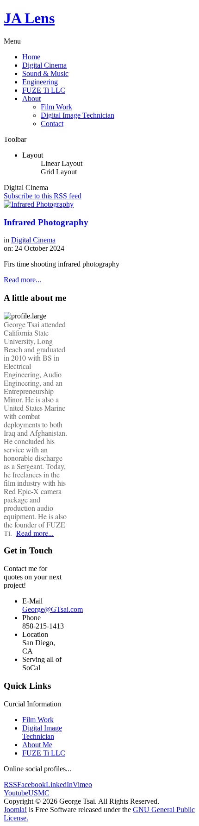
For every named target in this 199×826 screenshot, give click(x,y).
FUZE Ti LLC (43, 90)
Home (31, 57)
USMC (39, 793)
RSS (10, 784)
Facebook (31, 784)
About (31, 98)
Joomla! (15, 809)
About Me (37, 745)
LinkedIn (59, 784)
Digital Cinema (44, 65)
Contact (52, 123)
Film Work (56, 107)
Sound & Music (45, 73)
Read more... (22, 280)
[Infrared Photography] (39, 204)
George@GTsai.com (52, 609)
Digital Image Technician (77, 115)
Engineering (40, 82)
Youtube (16, 793)
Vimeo (82, 784)
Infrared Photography (46, 222)
